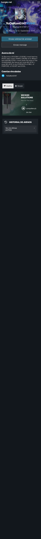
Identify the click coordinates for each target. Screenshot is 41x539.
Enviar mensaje (20, 45)
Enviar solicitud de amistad (20, 39)
